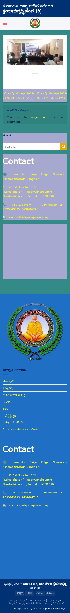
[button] (5, 23)
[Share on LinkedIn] (51, 79)
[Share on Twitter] (32, 79)
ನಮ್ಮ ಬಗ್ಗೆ (8, 388)
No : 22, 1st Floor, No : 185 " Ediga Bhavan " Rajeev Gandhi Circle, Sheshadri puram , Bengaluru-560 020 (28, 191)
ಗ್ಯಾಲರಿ (6, 401)
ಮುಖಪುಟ (8, 381)
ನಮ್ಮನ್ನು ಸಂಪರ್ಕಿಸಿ (13, 422)
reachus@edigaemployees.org (28, 217)
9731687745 (30, 209)
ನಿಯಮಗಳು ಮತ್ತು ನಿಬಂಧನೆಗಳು (20, 429)
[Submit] (63, 146)
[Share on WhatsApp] (19, 79)
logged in (37, 117)
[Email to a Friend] (38, 79)
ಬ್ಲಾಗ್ (5, 408)
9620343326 (11, 209)
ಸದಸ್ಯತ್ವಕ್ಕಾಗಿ (9, 415)
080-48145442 (52, 204)
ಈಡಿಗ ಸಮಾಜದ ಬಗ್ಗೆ (14, 395)
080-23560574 (22, 204)
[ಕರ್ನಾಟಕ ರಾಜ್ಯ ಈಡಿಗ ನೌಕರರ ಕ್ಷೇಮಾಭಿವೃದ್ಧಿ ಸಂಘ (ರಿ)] (35, 23)
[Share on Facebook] (25, 79)
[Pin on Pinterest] (45, 79)
